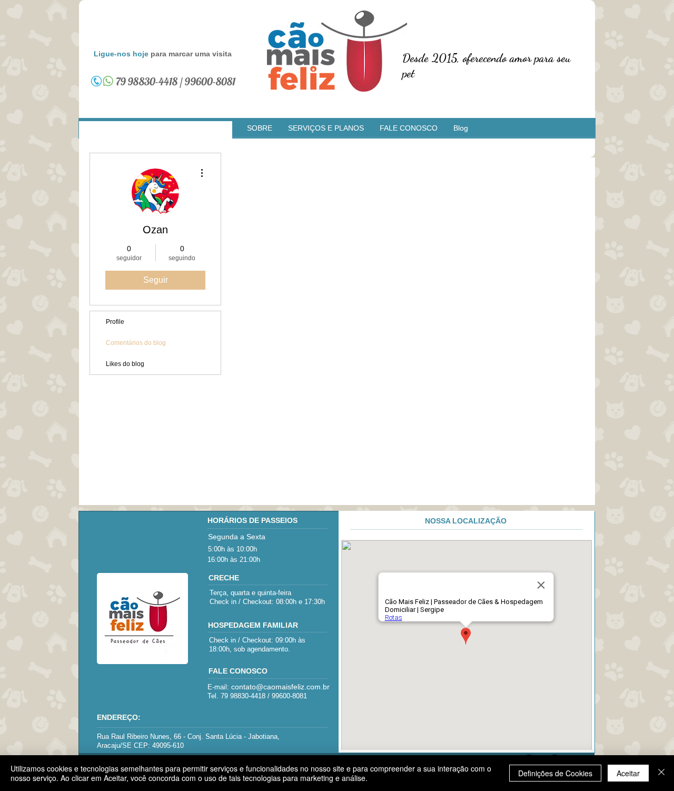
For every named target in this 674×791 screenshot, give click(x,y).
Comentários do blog (136, 343)
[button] (259, 128)
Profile (115, 321)
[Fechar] (661, 773)
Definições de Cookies (555, 773)
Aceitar (628, 773)
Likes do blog (125, 364)
